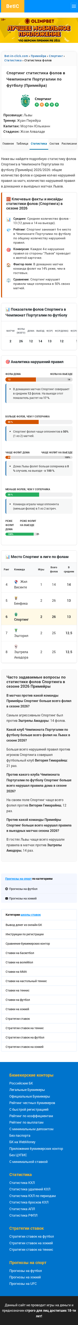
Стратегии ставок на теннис (31, 1249)
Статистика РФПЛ (23, 1215)
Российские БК (21, 1083)
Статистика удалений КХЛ (29, 1189)
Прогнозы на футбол (25, 1270)
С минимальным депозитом (31, 1129)
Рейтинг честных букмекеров (32, 1102)
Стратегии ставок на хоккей (31, 1243)
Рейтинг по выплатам (26, 1122)
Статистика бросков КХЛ (28, 1202)
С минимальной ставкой (28, 1161)
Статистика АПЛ (22, 1209)
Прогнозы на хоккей (25, 1277)
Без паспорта (19, 1135)
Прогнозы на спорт (18, 879)
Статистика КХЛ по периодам (32, 1195)
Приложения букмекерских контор (36, 1148)
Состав (54, 143)
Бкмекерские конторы (31, 1075)
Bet (12, 6)
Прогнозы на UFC (23, 1283)
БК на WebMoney (22, 1142)
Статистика (39, 143)
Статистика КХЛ (22, 1182)
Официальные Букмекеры (29, 1096)
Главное (8, 143)
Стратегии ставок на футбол (31, 1236)
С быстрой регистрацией (28, 1109)
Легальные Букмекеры (27, 1089)
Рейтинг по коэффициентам (31, 1116)
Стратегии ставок (26, 1228)
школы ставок (31, 915)
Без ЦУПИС (18, 1155)
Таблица (22, 143)
